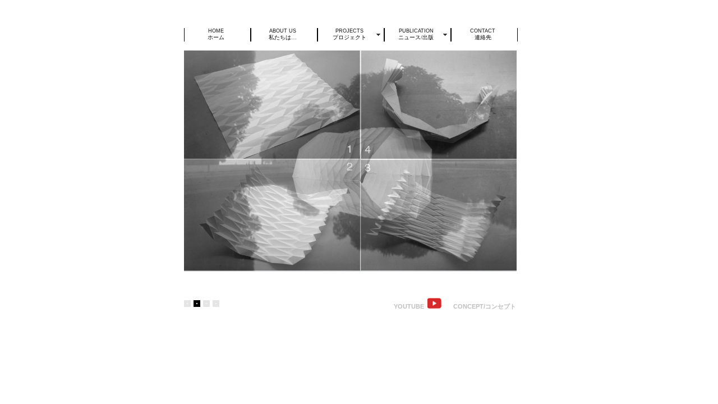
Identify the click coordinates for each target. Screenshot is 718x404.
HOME (216, 34)
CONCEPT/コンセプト (484, 306)
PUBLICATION (416, 34)
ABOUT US (283, 34)
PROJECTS (349, 34)
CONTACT (482, 34)
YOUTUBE (410, 306)
